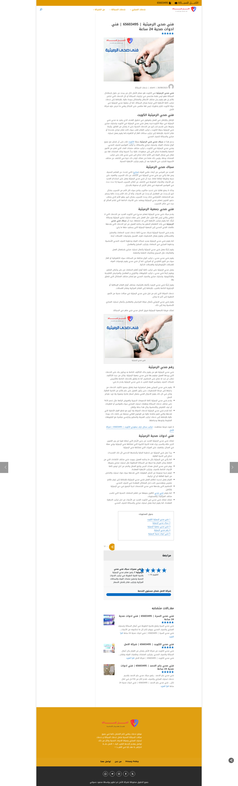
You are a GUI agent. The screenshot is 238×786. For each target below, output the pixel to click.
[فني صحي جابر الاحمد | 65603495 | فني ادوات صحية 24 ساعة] (109, 669)
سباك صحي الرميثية (161, 523)
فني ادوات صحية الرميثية (159, 534)
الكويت (131, 142)
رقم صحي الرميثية (162, 530)
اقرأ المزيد (130, 658)
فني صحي (159, 493)
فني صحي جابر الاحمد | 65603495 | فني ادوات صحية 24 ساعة (147, 667)
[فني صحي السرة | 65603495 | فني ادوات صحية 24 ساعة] (109, 619)
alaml (152, 88)
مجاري (135, 172)
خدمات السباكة (141, 88)
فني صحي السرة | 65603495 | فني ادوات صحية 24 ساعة (146, 617)
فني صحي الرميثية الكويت (158, 519)
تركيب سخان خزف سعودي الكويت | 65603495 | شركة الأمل (140, 428)
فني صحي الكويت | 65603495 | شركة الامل (149, 644)
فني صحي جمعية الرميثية (159, 526)
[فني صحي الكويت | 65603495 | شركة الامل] (109, 648)
